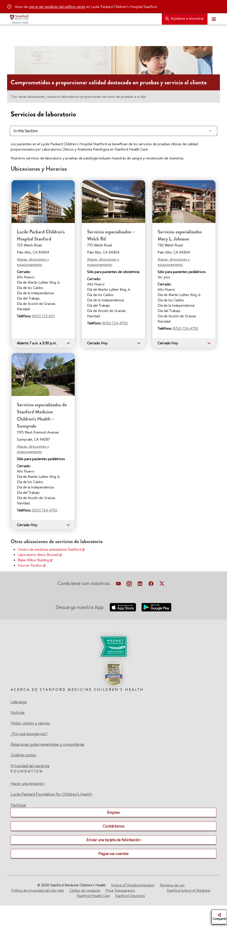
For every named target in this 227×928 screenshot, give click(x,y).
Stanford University (130, 895)
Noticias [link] (18, 712)
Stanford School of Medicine (188, 890)
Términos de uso (172, 885)
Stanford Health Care (93, 895)
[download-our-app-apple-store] (123, 607)
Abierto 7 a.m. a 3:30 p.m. (37, 343)
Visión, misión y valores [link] (30, 723)
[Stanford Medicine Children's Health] (84, 19)
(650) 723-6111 (43, 316)
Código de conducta (84, 890)
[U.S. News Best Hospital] (113, 674)
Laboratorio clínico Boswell (38, 554)
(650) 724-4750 (115, 323)
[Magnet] (113, 646)
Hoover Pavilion (30, 565)
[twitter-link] (161, 584)
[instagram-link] (129, 584)
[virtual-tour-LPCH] (118, 584)
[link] (113, 661)
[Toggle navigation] (213, 19)
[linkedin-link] (140, 584)
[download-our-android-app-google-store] (156, 607)
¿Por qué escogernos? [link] (29, 733)
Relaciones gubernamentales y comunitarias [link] (47, 744)
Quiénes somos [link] (23, 755)
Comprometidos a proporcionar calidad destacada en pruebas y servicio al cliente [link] (109, 82)
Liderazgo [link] (19, 702)
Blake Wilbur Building (33, 560)
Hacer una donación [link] (27, 783)
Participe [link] (18, 805)
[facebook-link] (151, 584)
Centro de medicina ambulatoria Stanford (49, 549)
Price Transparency (120, 890)
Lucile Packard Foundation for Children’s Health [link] (51, 794)
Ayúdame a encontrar (187, 18)
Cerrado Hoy (97, 343)
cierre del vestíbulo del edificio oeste (57, 6)
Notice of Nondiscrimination (132, 885)
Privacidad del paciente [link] (30, 766)
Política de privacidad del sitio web (37, 890)
